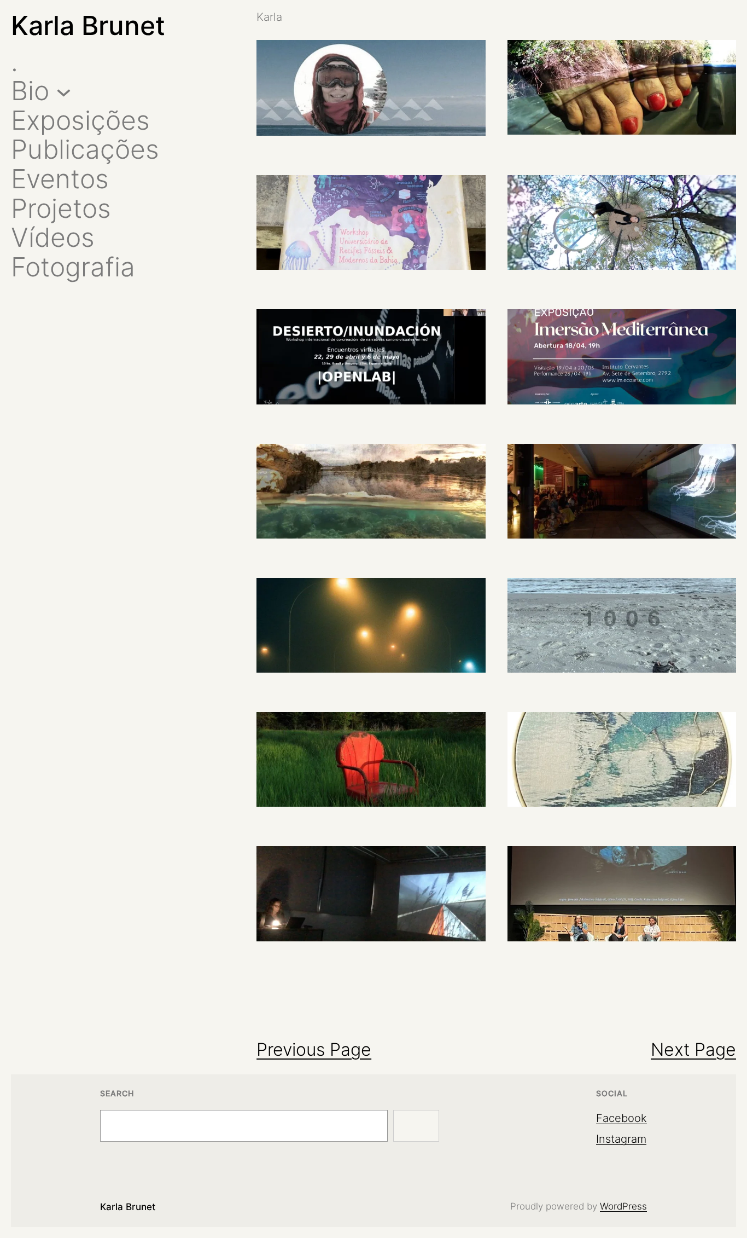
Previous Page (313, 1049)
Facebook (621, 1118)
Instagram (621, 1139)
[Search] (416, 1126)
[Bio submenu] (64, 91)
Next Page (693, 1049)
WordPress (623, 1206)
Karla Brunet (88, 25)
